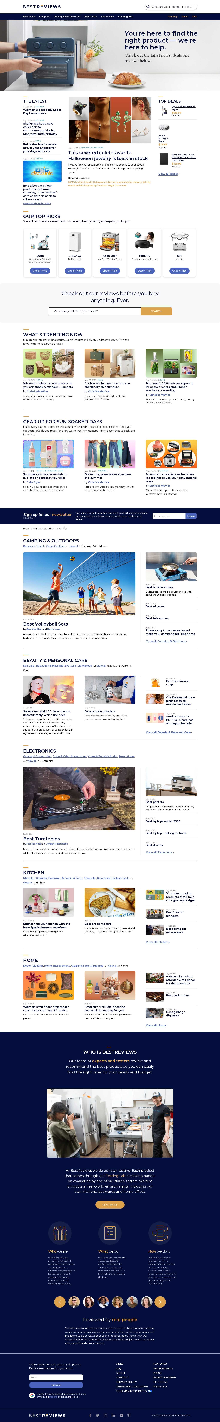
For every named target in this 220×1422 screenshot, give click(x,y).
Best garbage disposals (175, 1013)
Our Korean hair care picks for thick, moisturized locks (180, 701)
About (120, 1373)
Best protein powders (100, 711)
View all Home (156, 1025)
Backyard (29, 546)
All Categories (125, 16)
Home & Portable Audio (103, 756)
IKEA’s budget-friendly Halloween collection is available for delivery (105, 182)
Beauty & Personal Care (67, 16)
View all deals (168, 173)
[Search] (148, 7)
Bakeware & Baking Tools (113, 878)
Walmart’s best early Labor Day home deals (42, 111)
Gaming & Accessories (37, 756)
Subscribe (56, 1385)
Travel (39, 158)
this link (53, 1397)
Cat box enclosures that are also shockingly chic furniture (107, 385)
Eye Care (71, 665)
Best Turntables (41, 839)
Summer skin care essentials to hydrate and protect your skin (45, 476)
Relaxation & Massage (50, 665)
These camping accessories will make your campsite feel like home (170, 632)
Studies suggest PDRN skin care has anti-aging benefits (179, 720)
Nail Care (29, 665)
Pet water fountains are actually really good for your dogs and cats (40, 148)
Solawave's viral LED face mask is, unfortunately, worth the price (47, 713)
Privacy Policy (126, 1382)
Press (157, 1373)
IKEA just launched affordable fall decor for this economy (180, 980)
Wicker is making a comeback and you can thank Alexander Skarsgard (48, 385)
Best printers (155, 802)
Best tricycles (155, 606)
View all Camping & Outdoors (166, 641)
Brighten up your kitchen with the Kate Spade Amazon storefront (46, 925)
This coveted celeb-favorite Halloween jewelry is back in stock (108, 155)
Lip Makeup (85, 665)
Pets (38, 141)
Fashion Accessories (92, 147)
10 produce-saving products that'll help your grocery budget (180, 897)
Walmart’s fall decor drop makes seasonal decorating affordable (46, 1008)
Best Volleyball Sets (45, 624)
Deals (185, 16)
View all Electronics (159, 852)
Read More (110, 1205)
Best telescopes (157, 618)
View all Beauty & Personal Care (168, 732)
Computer (44, 16)
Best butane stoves (159, 587)
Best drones (154, 845)
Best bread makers (98, 924)
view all (73, 546)
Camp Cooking (55, 546)
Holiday (39, 106)
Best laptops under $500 (163, 821)
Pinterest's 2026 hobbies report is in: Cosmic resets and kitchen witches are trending (169, 387)
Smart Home (127, 756)
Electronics (29, 16)
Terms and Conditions (132, 1386)
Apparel (102, 471)
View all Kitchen (157, 942)
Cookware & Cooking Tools (65, 878)
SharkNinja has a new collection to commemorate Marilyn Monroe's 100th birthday (40, 129)
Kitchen (39, 120)
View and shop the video (37, 203)
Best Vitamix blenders (175, 914)
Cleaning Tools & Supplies (87, 965)
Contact (122, 1377)
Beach (41, 546)
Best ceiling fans (177, 995)
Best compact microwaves (176, 930)
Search (156, 311)
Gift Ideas (160, 1382)
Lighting (38, 965)
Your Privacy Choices (131, 1391)
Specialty (90, 878)
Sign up (191, 516)
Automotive (107, 16)
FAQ (118, 1368)
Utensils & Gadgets (35, 878)
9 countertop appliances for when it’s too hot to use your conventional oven (171, 478)
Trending (173, 16)
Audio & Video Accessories (70, 756)
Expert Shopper (164, 1377)
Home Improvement (57, 965)
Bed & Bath (90, 16)
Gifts (194, 16)
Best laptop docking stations (166, 833)
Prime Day (160, 1386)
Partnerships (163, 1368)
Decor (27, 965)
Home (40, 380)
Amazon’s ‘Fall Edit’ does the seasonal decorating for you (105, 1008)
